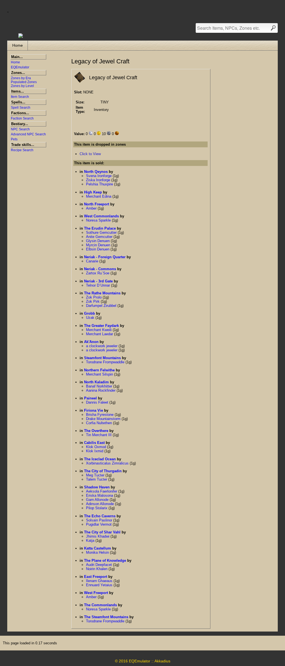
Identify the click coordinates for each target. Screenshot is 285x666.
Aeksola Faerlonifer (102, 491)
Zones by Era (21, 78)
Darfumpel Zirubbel (101, 306)
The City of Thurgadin (103, 471)
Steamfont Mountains (102, 358)
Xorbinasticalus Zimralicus (108, 463)
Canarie (92, 261)
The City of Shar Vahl (102, 532)
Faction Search (22, 118)
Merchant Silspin (100, 374)
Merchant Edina (99, 196)
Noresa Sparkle (99, 220)
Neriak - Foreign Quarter (105, 257)
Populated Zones (24, 82)
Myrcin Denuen (98, 245)
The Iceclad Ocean (100, 459)
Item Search (20, 97)
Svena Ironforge (99, 176)
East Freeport (95, 577)
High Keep (93, 192)
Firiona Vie (93, 410)
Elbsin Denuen (98, 249)
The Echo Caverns (100, 516)
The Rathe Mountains (102, 293)
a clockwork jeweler (102, 346)
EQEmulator (20, 67)
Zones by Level (22, 86)
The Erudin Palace (100, 228)
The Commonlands (100, 605)
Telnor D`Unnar (98, 285)
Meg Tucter (95, 475)
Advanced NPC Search (28, 134)
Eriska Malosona (100, 495)
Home (17, 45)
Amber (92, 208)
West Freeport (96, 593)
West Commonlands (101, 216)
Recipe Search (22, 150)
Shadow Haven (97, 487)
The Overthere (96, 431)
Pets (14, 139)
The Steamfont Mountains (106, 617)
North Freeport (96, 204)
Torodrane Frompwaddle (106, 362)
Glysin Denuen (98, 241)
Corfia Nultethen (99, 423)
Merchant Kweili (99, 330)
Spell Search (20, 108)
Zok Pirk (93, 301)
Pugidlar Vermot (99, 524)
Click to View (90, 154)
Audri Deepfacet (99, 565)
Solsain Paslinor (99, 520)
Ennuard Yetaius (100, 585)
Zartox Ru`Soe (98, 273)
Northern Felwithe (99, 370)
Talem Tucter (97, 479)
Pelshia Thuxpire (100, 184)
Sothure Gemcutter (102, 232)
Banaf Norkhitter (99, 386)
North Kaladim (96, 382)
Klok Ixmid (95, 451)
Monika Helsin (98, 552)
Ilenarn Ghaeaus (100, 581)
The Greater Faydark (101, 326)
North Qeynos (96, 172)
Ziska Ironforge (98, 180)
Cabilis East (94, 443)
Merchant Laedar (100, 334)
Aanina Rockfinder (101, 390)
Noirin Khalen (97, 569)
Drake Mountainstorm (104, 419)
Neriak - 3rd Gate (98, 281)
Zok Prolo (94, 297)
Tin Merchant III (99, 435)
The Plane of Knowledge (105, 560)
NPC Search (20, 129)
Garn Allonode (98, 500)
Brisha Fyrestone (100, 414)
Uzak (90, 317)
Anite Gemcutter (100, 237)
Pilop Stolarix (97, 508)
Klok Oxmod (96, 447)
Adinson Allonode (100, 504)
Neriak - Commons (100, 269)
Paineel (90, 398)
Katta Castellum (97, 548)
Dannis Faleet (97, 402)
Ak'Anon (91, 342)
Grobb (89, 313)
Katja (90, 540)
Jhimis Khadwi (98, 536)
